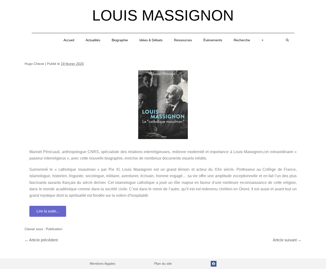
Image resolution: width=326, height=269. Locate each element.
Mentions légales (102, 263)
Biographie (120, 40)
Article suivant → (287, 240)
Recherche (242, 40)
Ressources (183, 40)
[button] (287, 40)
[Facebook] (213, 264)
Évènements (212, 40)
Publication (54, 229)
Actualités (93, 40)
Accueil (68, 40)
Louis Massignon (163, 15)
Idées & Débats (151, 40)
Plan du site (163, 263)
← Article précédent (41, 240)
